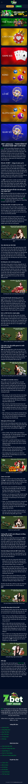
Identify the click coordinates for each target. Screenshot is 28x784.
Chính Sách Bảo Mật (7, 746)
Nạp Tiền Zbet (5, 732)
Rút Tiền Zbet (5, 734)
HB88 (23, 679)
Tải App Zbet (5, 736)
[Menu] (2, 2)
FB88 (16, 679)
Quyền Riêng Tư (6, 750)
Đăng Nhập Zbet (6, 729)
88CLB (19, 679)
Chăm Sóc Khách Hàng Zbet (9, 755)
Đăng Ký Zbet (5, 727)
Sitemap (4, 739)
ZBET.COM (21, 663)
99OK (2, 681)
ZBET (2, 708)
